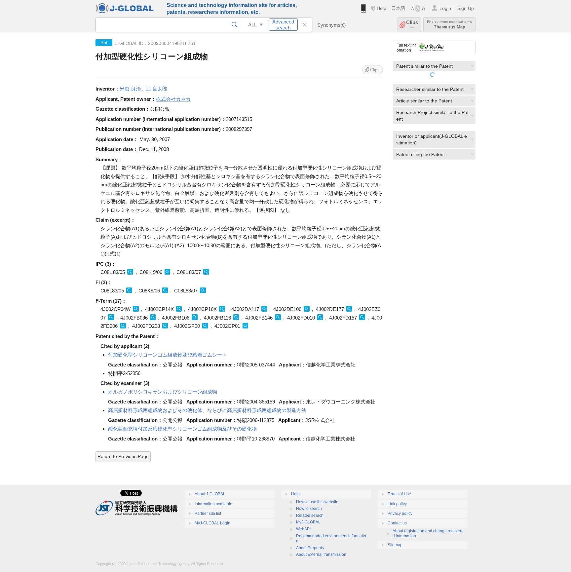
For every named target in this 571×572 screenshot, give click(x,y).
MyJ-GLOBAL (308, 522)
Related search (310, 515)
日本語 (398, 8)
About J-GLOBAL (210, 494)
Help (381, 8)
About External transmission (321, 554)
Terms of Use (399, 494)
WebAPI (303, 529)
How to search (309, 508)
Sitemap (395, 545)
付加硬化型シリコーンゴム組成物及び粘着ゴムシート (167, 355)
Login (445, 8)
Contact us (397, 523)
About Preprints (310, 548)
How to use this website (317, 502)
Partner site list (208, 513)
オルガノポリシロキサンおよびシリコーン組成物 (162, 392)
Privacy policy (400, 513)
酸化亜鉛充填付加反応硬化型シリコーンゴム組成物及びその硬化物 (182, 429)
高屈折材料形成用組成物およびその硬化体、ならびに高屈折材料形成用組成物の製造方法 (207, 410)
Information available (213, 504)
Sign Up (465, 8)
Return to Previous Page (123, 456)
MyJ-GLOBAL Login (212, 523)
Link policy (397, 504)
